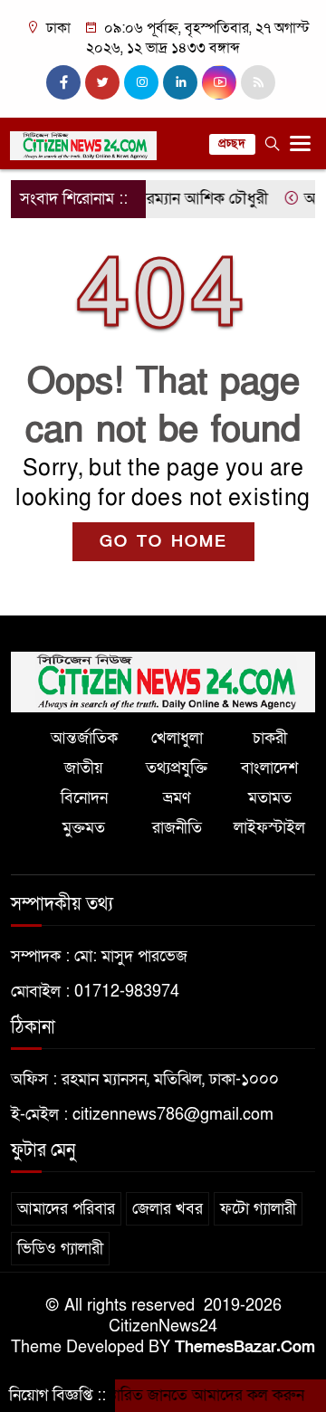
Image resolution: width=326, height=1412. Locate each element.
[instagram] (141, 82)
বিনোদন (84, 797)
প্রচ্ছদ (232, 144)
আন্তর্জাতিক (84, 738)
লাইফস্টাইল (269, 827)
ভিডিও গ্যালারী (60, 1248)
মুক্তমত (83, 827)
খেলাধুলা (177, 738)
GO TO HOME (163, 541)
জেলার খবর (167, 1208)
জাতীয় (83, 768)
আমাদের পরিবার (66, 1208)
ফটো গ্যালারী (258, 1208)
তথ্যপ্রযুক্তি (176, 768)
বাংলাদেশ (269, 768)
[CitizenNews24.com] (163, 681)
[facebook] (63, 82)
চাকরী (270, 738)
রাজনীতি (177, 827)
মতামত (270, 797)
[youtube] (219, 82)
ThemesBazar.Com (245, 1347)
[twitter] (102, 82)
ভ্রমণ (176, 797)
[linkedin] (180, 82)
